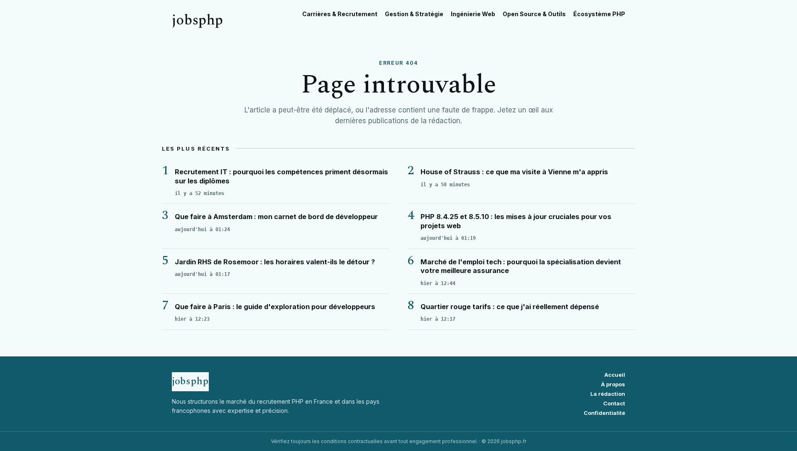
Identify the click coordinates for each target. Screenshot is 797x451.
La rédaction (607, 394)
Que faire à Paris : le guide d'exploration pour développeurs (275, 306)
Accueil (614, 375)
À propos (613, 384)
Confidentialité (604, 413)
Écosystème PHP (599, 13)
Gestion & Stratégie (414, 13)
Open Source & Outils (534, 13)
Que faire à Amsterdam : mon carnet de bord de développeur (276, 216)
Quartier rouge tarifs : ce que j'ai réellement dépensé (510, 306)
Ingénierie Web (473, 13)
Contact (614, 403)
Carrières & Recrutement (339, 13)
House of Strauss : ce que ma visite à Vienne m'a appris (514, 172)
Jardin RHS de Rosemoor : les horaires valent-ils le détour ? (275, 262)
